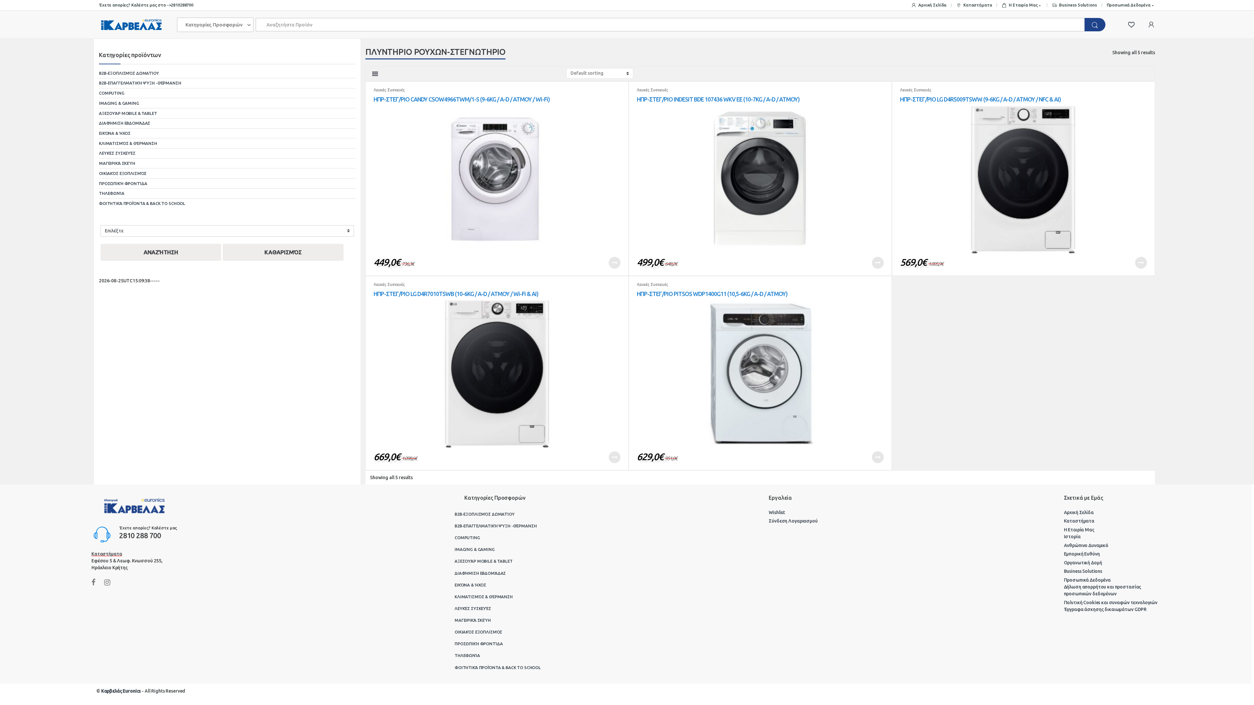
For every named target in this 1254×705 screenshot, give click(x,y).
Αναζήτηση (161, 252)
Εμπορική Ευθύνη (1082, 553)
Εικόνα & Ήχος (115, 133)
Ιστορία (1072, 536)
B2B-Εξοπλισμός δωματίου (129, 73)
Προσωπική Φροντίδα (123, 183)
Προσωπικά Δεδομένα (1128, 5)
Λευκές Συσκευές (389, 90)
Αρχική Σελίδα (932, 5)
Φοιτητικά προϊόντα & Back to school (142, 203)
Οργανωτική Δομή (1083, 562)
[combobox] (670, 24)
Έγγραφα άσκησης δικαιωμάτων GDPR (1105, 609)
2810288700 (182, 5)
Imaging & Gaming (119, 103)
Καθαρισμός (283, 252)
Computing (111, 93)
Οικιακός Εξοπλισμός (123, 173)
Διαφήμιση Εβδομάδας (124, 123)
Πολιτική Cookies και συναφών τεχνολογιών (1110, 602)
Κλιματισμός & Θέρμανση (128, 143)
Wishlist (777, 512)
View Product (614, 263)
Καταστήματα (977, 5)
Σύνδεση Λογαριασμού (793, 521)
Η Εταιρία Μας (1023, 5)
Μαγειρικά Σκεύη (117, 163)
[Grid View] (375, 73)
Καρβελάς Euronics (121, 691)
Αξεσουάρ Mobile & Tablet (128, 113)
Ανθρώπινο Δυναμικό (1086, 545)
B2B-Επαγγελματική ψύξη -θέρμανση (140, 83)
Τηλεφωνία (111, 193)
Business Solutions (1078, 5)
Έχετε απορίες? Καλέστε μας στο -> (135, 5)
